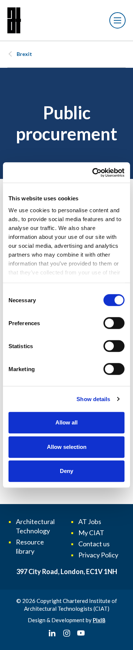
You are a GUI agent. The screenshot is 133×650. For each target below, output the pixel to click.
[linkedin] (52, 633)
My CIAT (91, 533)
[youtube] (80, 633)
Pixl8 (99, 620)
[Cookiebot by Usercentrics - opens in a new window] (94, 172)
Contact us (94, 544)
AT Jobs (89, 521)
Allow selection (66, 447)
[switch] (114, 323)
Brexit (24, 54)
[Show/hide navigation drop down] (117, 20)
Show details (93, 399)
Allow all (66, 422)
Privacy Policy (98, 555)
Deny (66, 471)
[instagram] (66, 633)
